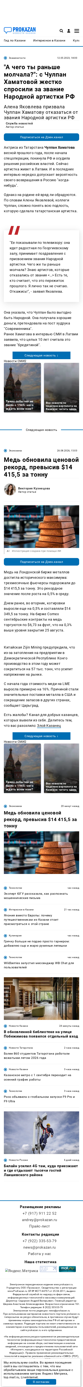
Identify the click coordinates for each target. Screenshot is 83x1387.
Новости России (18, 1160)
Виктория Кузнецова (34, 488)
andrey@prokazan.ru (39, 1220)
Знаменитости (17, 58)
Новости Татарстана (21, 1047)
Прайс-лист (39, 1226)
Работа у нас (39, 1254)
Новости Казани (18, 1026)
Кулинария (15, 935)
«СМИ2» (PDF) (70, 1356)
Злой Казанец (49, 726)
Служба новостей (19, 123)
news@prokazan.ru (39, 1247)
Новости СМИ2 (15, 361)
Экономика (15, 450)
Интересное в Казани (21, 909)
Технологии (15, 888)
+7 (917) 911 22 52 (40, 1213)
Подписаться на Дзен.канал (41, 137)
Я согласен (41, 1382)
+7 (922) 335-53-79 (40, 1241)
